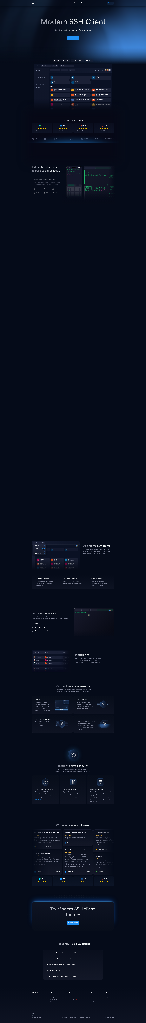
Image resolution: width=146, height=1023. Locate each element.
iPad (33, 995)
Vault (50, 1001)
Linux (33, 1005)
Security (90, 999)
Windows (34, 1003)
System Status (91, 995)
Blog (107, 997)
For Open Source (73, 997)
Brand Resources (110, 1001)
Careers (108, 999)
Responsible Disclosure (85, 1017)
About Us (108, 995)
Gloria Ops (52, 997)
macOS (33, 1001)
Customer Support (73, 1003)
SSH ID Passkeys (53, 999)
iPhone (33, 997)
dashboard (38, 799)
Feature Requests (73, 1005)
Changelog (91, 1001)
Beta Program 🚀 (73, 999)
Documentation (72, 1001)
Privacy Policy (73, 1017)
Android (34, 999)
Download (51, 995)
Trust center (91, 997)
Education (71, 995)
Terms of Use (63, 1017)
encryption (75, 799)
